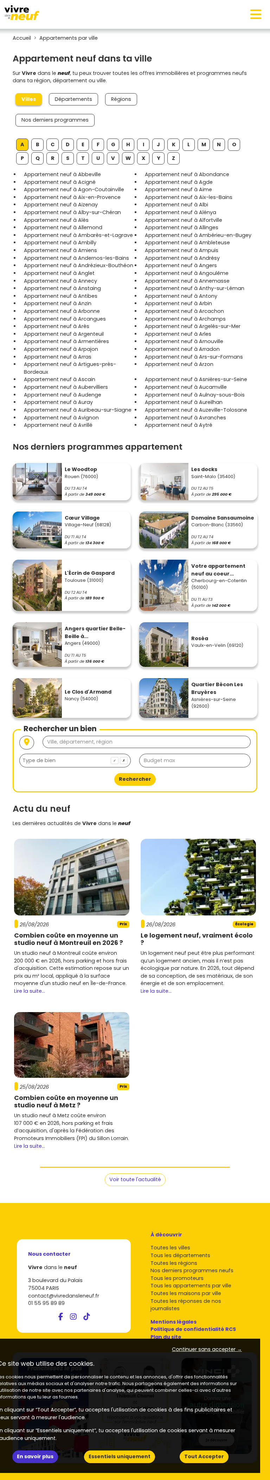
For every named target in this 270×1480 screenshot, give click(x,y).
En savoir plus (35, 1456)
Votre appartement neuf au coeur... (218, 569)
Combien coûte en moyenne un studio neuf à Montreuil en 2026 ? (68, 939)
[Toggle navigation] (256, 14)
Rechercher (135, 779)
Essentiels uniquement (119, 1456)
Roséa (199, 638)
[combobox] (75, 760)
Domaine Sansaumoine (222, 517)
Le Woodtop (81, 469)
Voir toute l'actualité (135, 1179)
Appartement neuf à (62, 174)
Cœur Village (82, 517)
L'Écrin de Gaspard (90, 573)
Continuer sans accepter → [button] (207, 1349)
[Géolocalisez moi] (26, 742)
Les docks (204, 469)
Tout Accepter (204, 1456)
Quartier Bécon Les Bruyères (217, 688)
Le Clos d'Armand (88, 691)
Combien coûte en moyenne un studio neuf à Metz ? (66, 1101)
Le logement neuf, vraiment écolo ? (197, 939)
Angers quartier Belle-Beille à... (95, 632)
